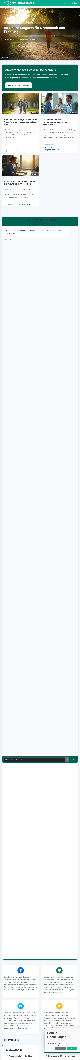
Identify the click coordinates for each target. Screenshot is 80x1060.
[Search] (65, 3)
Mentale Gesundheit (24, 204)
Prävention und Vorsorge (25, 151)
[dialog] (62, 1040)
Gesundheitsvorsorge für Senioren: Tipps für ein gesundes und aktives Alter (20, 122)
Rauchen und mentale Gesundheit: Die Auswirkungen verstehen (19, 182)
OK (72, 1049)
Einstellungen (62, 1046)
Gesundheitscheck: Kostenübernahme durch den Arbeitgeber (56, 122)
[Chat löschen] (67, 759)
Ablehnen (60, 1049)
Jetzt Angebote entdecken (18, 85)
